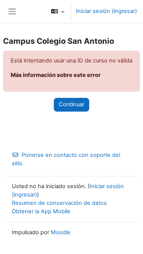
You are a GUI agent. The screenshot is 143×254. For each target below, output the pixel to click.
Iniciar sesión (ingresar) (106, 11)
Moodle (61, 232)
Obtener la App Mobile (41, 211)
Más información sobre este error (56, 75)
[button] (57, 11)
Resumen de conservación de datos (59, 203)
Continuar (71, 104)
